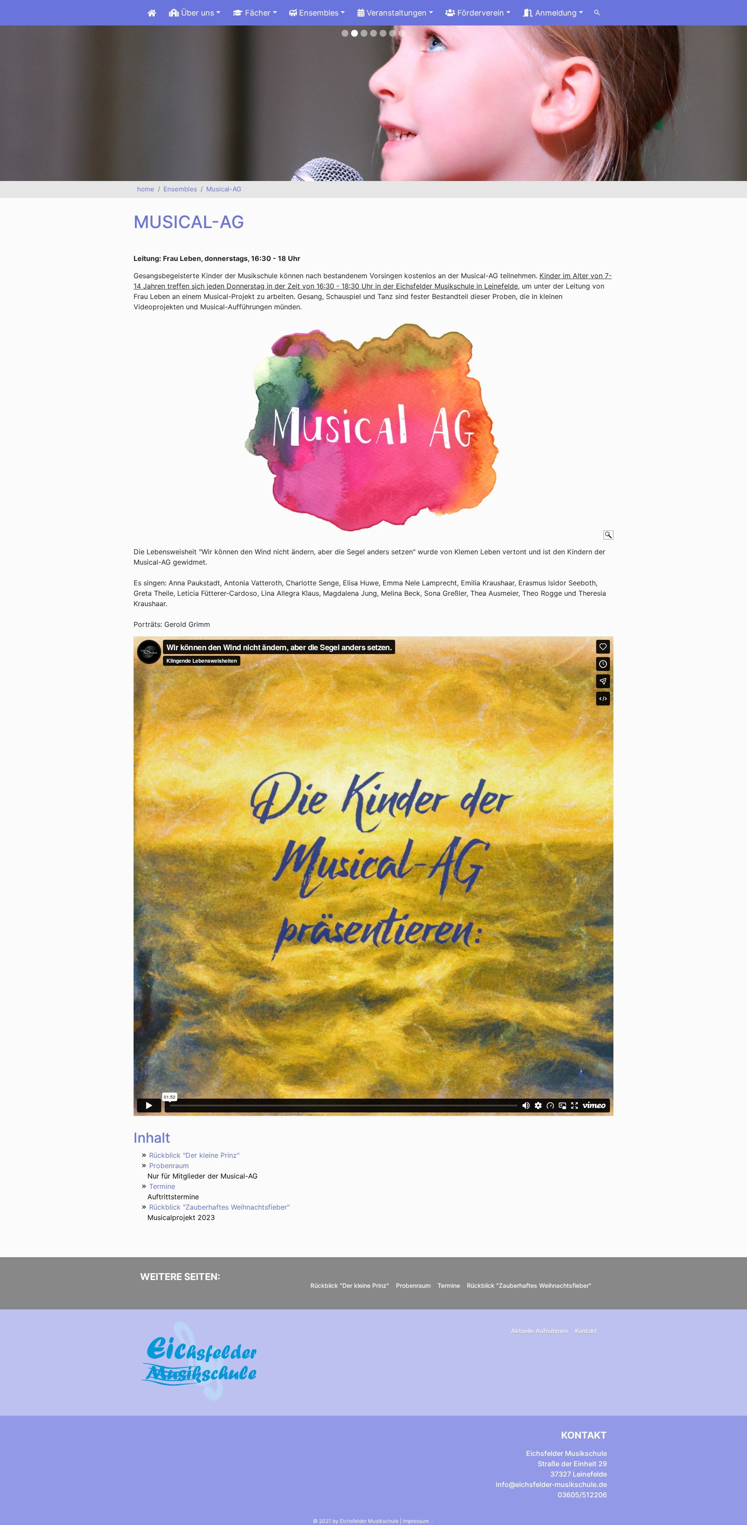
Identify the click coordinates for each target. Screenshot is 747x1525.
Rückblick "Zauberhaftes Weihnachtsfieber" (219, 1207)
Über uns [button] (196, 12)
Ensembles (180, 189)
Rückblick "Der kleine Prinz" (194, 1155)
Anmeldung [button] (555, 12)
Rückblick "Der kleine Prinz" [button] (349, 1285)
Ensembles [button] (317, 12)
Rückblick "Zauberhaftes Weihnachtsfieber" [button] (529, 1285)
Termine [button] (448, 1285)
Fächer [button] (257, 12)
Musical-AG (223, 189)
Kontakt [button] (586, 1330)
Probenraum (169, 1165)
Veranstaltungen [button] (395, 12)
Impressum (416, 1521)
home (145, 189)
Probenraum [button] (413, 1285)
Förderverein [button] (479, 12)
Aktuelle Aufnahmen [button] (539, 1330)
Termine (162, 1186)
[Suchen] (597, 13)
